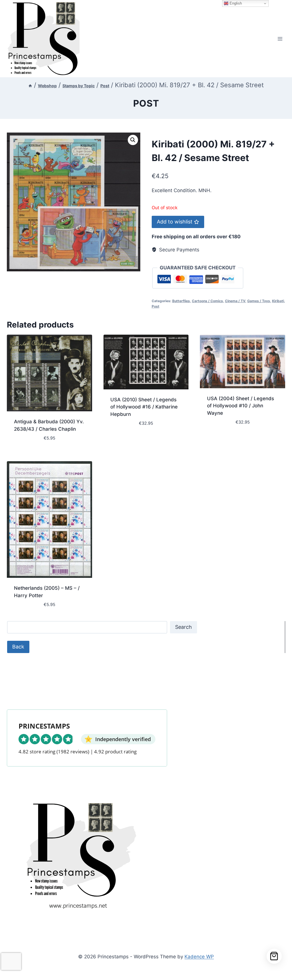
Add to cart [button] (124, 440)
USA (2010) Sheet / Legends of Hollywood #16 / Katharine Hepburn (144, 407)
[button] (133, 140)
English (235, 3)
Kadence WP (199, 956)
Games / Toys (258, 301)
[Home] (30, 85)
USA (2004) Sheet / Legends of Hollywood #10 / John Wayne (240, 406)
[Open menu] (280, 38)
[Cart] (274, 956)
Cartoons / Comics (207, 301)
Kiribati (278, 301)
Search (183, 627)
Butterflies (181, 301)
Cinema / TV (235, 301)
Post (146, 103)
